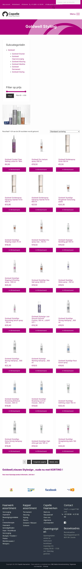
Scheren (26, 525)
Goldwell (11, 50)
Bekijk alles (54, 462)
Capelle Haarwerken (24, 564)
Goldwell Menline (18, 64)
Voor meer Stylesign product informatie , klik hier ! (18, 474)
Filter (10, 96)
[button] (78, 14)
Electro (25, 520)
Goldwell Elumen (18, 54)
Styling (25, 517)
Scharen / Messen (29, 523)
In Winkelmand (14, 169)
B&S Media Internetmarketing (60, 564)
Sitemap (45, 566)
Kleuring (26, 515)
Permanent (27, 512)
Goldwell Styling (18, 72)
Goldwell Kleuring (18, 62)
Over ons (47, 517)
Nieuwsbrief (48, 515)
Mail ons (47, 512)
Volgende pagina (39, 462)
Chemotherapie (8, 523)
